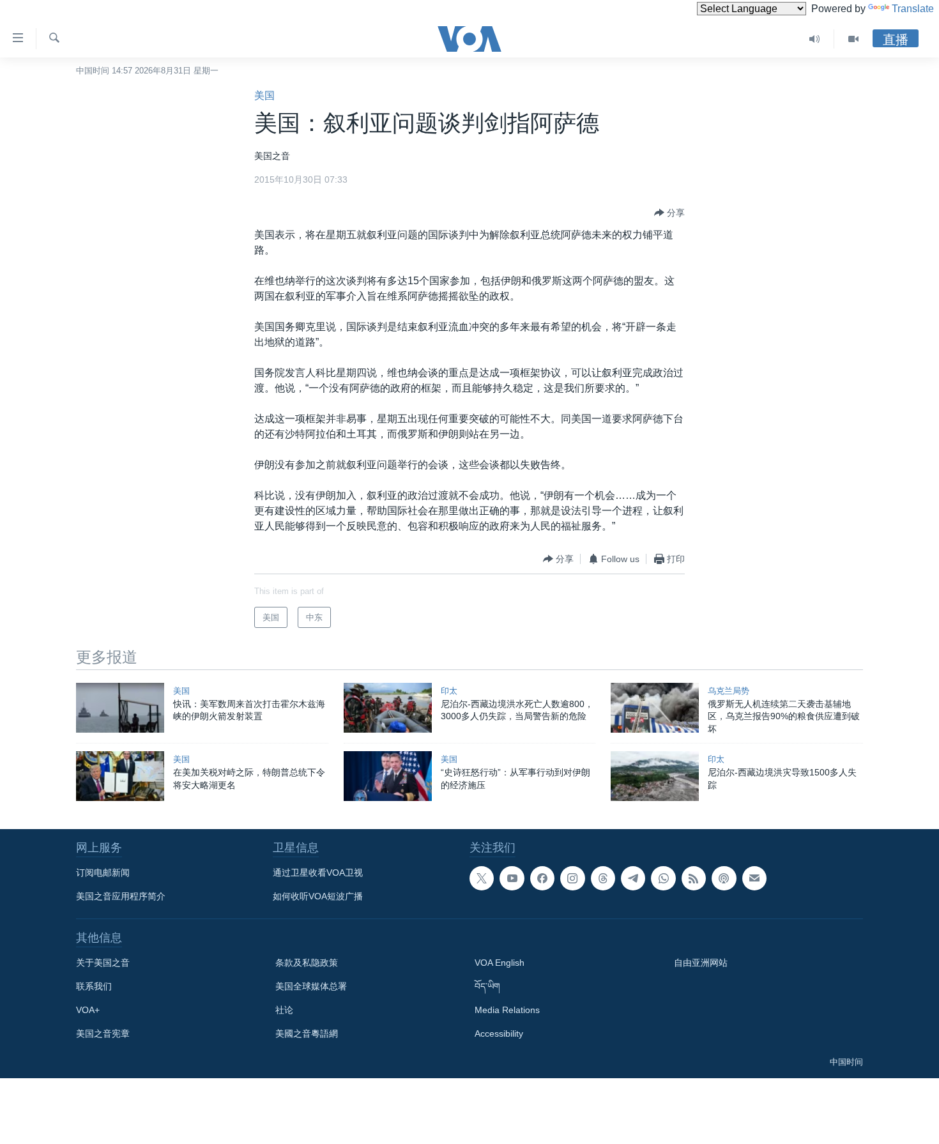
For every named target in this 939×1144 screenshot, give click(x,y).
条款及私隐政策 (306, 962)
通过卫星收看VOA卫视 (318, 872)
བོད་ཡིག (487, 986)
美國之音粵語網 (306, 1033)
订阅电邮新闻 (103, 872)
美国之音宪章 (103, 1033)
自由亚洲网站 (701, 962)
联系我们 (94, 986)
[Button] (669, 212)
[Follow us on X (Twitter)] (482, 878)
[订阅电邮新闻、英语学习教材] (754, 878)
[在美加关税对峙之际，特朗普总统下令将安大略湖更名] (120, 776)
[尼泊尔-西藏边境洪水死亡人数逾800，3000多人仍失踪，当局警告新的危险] (388, 708)
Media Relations (507, 1010)
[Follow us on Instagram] (572, 878)
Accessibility (499, 1033)
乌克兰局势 (728, 691)
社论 (284, 1010)
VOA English (499, 962)
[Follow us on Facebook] (542, 878)
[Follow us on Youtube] (512, 878)
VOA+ (88, 1010)
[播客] (724, 878)
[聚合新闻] (694, 878)
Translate (913, 8)
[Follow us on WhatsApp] (663, 878)
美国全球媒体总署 (311, 986)
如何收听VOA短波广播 (318, 896)
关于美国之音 (103, 962)
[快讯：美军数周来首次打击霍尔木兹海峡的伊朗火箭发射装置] (120, 708)
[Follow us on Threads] (603, 878)
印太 (449, 691)
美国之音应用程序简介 (120, 896)
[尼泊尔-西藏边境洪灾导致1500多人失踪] (655, 776)
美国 (264, 95)
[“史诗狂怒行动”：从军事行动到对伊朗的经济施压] (388, 776)
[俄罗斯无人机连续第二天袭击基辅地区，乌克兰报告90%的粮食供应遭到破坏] (655, 708)
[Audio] (814, 39)
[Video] (853, 39)
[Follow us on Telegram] (633, 878)
